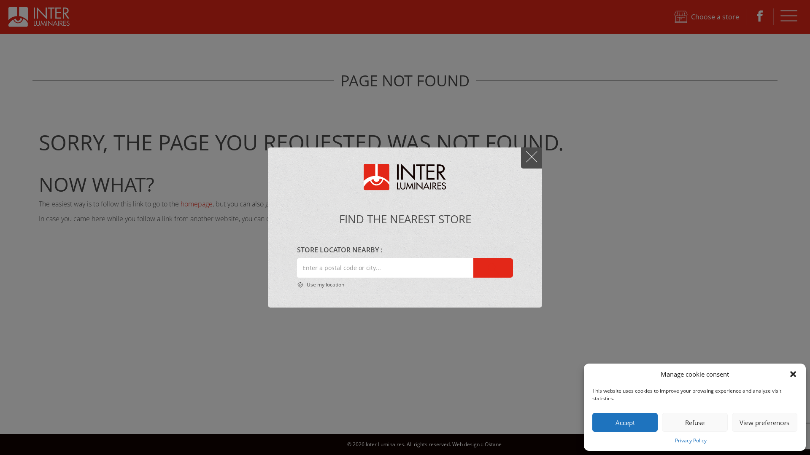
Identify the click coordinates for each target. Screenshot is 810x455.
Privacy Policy (691, 440)
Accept (625, 422)
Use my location (324, 284)
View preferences (764, 422)
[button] (793, 374)
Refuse (695, 422)
